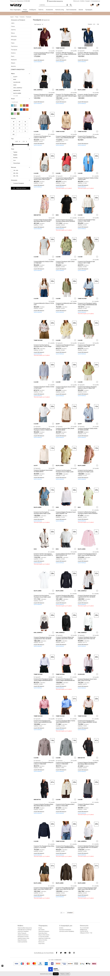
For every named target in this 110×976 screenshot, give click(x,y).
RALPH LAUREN (17, 93)
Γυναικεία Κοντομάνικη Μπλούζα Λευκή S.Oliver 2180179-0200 (43, 178)
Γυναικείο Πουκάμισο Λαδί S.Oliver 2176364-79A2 (65, 262)
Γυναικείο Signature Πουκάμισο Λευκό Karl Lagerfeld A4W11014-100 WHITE (88, 846)
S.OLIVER (36, 131)
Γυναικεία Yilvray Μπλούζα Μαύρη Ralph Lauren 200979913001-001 (65, 888)
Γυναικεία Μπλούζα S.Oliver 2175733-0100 (44, 304)
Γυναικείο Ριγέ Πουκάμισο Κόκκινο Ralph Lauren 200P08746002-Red (87, 554)
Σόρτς (12, 56)
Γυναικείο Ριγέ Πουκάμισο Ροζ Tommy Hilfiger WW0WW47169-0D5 (87, 721)
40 (19, 124)
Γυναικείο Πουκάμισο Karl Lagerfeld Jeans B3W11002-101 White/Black (43, 95)
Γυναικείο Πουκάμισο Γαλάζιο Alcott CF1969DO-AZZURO (87, 429)
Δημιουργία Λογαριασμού (65, 929)
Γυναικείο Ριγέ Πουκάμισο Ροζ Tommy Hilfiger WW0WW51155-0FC (87, 137)
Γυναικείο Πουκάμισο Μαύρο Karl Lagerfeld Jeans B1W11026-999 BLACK (65, 638)
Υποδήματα (32, 9)
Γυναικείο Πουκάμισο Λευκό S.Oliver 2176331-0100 (65, 387)
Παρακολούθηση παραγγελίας (56, 1)
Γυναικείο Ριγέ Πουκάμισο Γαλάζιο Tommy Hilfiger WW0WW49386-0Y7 (43, 679)
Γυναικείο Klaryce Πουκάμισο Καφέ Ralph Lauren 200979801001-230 (87, 888)
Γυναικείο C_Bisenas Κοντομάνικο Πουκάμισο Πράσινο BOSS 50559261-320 (88, 512)
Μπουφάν (13, 39)
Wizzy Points (41, 943)
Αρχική (12, 16)
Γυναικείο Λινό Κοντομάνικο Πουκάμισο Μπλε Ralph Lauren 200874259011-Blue (42, 512)
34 (19, 121)
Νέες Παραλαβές (15, 9)
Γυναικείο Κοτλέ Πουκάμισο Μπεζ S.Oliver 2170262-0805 (65, 805)
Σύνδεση (82, 1)
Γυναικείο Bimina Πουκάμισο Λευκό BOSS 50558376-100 (65, 554)
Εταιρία (40, 928)
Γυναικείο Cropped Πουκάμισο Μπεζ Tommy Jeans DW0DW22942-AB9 (65, 137)
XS (19, 128)
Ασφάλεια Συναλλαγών (23, 934)
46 (13, 121)
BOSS (14, 79)
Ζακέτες (13, 29)
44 (13, 128)
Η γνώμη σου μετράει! (43, 936)
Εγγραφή (88, 1)
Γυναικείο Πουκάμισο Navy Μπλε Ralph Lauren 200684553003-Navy (65, 596)
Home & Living (59, 9)
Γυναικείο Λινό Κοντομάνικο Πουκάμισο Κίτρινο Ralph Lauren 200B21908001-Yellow (64, 471)
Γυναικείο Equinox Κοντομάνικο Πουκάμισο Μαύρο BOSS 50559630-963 (65, 220)
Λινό (14, 160)
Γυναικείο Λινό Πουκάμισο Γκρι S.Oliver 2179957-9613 (42, 137)
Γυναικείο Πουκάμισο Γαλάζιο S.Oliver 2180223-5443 (88, 178)
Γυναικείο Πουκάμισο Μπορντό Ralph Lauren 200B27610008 (44, 53)
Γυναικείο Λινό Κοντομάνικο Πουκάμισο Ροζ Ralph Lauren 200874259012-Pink (85, 471)
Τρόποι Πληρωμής (22, 933)
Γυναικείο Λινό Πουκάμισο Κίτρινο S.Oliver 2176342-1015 (65, 345)
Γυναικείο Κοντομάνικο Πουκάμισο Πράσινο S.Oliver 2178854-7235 (87, 387)
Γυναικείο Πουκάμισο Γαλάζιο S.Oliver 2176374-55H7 (44, 387)
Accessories (49, 9)
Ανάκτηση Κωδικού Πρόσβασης (66, 931)
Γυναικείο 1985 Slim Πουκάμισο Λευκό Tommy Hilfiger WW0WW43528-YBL (66, 53)
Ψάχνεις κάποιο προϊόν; (43, 934)
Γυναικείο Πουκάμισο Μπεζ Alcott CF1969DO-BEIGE (65, 429)
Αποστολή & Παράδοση (23, 931)
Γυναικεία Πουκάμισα (18, 183)
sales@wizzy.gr (83, 929)
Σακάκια (13, 53)
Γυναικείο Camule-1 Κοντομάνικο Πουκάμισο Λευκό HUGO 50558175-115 (43, 554)
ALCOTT (15, 76)
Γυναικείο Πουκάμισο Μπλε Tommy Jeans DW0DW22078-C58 (65, 721)
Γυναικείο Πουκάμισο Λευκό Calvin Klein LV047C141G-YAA (87, 679)
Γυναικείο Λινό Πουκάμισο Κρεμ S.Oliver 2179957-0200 (86, 220)
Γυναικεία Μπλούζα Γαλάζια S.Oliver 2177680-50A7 (43, 262)
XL (25, 131)
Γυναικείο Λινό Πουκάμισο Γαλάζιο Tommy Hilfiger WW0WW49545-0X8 (87, 304)
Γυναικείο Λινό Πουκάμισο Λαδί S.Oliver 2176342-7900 (86, 345)
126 (98, 24)
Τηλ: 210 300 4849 (84, 928)
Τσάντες (40, 9)
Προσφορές (88, 9)
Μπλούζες (14, 36)
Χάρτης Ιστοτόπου (42, 940)
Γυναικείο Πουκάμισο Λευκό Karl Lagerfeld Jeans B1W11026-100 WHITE (86, 638)
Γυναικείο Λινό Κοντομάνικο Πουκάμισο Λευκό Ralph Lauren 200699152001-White (42, 596)
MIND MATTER (16, 90)
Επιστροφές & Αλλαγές (23, 936)
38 (13, 124)
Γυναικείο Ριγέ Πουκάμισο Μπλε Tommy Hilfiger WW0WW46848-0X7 (65, 846)
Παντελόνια (14, 46)
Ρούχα (25, 9)
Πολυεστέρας (16, 163)
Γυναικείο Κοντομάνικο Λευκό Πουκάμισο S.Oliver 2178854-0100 (43, 429)
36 (25, 121)
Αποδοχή (56, 973)
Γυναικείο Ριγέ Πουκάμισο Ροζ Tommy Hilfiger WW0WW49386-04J (65, 679)
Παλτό (12, 43)
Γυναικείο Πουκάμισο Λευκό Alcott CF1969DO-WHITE (43, 471)
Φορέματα (14, 59)
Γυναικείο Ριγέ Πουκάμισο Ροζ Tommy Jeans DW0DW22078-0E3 (43, 721)
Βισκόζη (15, 157)
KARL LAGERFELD (17, 87)
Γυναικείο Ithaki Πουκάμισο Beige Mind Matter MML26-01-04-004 (43, 220)
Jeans (12, 23)
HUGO (14, 85)
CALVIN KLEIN (16, 82)
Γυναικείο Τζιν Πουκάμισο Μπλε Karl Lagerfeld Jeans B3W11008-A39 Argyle (66, 95)
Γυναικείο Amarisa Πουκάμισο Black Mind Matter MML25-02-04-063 (43, 805)
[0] (91, 5)
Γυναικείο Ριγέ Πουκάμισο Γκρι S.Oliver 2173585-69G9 (64, 763)
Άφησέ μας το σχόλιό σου (44, 938)
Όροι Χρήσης (41, 929)
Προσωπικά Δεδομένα (43, 931)
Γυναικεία (22, 16)
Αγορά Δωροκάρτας (22, 941)
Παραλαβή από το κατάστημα (24, 929)
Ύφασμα (15, 152)
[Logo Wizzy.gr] (15, 4)
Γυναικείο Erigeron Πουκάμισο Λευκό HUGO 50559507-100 (66, 512)
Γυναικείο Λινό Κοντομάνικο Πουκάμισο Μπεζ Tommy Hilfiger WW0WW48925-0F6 (42, 345)
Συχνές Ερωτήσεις (42, 933)
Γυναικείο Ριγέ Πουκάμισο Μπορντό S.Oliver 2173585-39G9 (43, 763)
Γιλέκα (13, 26)
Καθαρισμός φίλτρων (21, 188)
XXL (14, 134)
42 (25, 124)
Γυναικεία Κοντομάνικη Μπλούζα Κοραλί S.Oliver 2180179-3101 (65, 178)
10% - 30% (15, 170)
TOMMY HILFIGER (60, 48)
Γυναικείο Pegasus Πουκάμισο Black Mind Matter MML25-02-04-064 (87, 763)
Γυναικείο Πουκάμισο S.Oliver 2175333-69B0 (86, 805)
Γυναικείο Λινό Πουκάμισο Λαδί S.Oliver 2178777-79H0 (86, 262)
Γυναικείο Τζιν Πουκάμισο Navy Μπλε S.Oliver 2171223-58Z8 (44, 846)
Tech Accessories (71, 9)
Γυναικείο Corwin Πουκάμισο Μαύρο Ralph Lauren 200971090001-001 (43, 888)
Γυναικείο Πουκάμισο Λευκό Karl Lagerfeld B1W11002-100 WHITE (42, 638)
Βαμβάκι (15, 154)
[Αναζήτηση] (70, 5)
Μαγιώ (13, 33)
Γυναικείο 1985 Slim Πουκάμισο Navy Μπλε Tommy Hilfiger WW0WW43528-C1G (88, 53)
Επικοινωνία (76, 1)
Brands (81, 9)
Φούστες (13, 66)
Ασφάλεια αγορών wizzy (23, 938)
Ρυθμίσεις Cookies (64, 973)
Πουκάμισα (14, 49)
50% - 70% (15, 176)
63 (94, 24)
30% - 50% (15, 173)
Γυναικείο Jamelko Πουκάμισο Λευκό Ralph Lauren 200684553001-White (88, 95)
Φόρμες (13, 63)
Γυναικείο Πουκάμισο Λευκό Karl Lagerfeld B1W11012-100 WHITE (86, 596)
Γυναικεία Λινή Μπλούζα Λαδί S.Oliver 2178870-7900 (66, 304)
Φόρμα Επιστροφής (22, 940)
